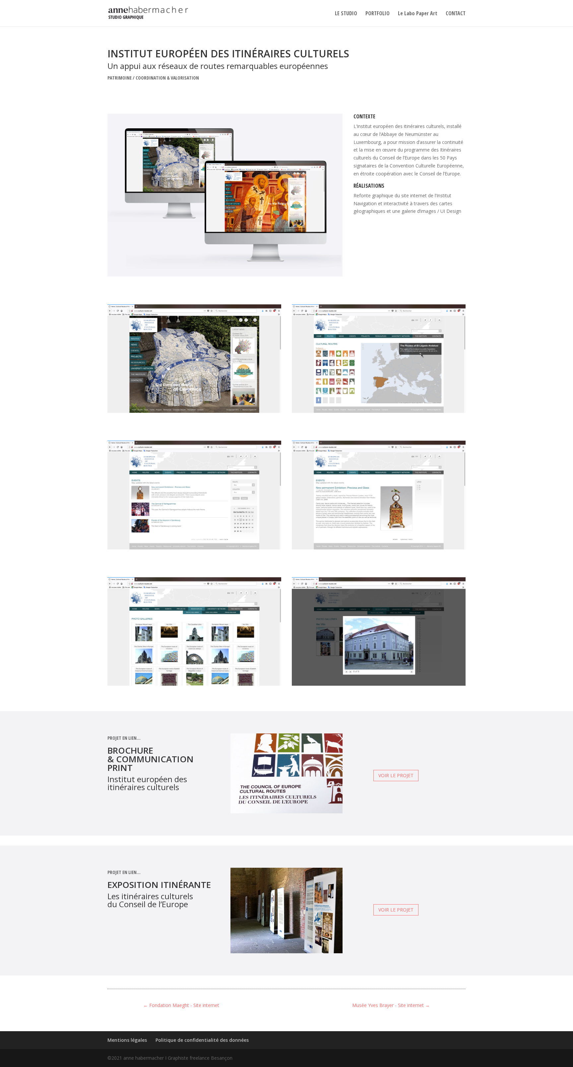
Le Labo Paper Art (417, 14)
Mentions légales (127, 1040)
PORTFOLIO (377, 14)
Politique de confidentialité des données (202, 1040)
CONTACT (456, 14)
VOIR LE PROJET (396, 775)
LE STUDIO (346, 14)
